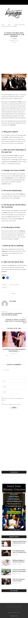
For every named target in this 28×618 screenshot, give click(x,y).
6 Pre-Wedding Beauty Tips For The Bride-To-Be (19, 551)
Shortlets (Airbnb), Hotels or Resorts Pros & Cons (19, 542)
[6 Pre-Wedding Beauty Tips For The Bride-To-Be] (6, 553)
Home (3, 24)
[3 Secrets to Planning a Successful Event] (6, 581)
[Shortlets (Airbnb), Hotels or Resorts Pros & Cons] (6, 543)
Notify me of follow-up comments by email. (13, 399)
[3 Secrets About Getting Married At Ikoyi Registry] (6, 572)
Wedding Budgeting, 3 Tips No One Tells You (18, 561)
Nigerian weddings (14, 284)
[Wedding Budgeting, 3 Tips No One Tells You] (6, 562)
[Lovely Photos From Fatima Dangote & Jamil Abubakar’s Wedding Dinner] (14, 339)
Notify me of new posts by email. (11, 404)
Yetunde (14, 38)
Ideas (9, 24)
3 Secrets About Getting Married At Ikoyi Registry (19, 570)
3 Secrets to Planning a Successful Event (18, 579)
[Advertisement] (14, 58)
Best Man (5, 284)
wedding (5, 287)
